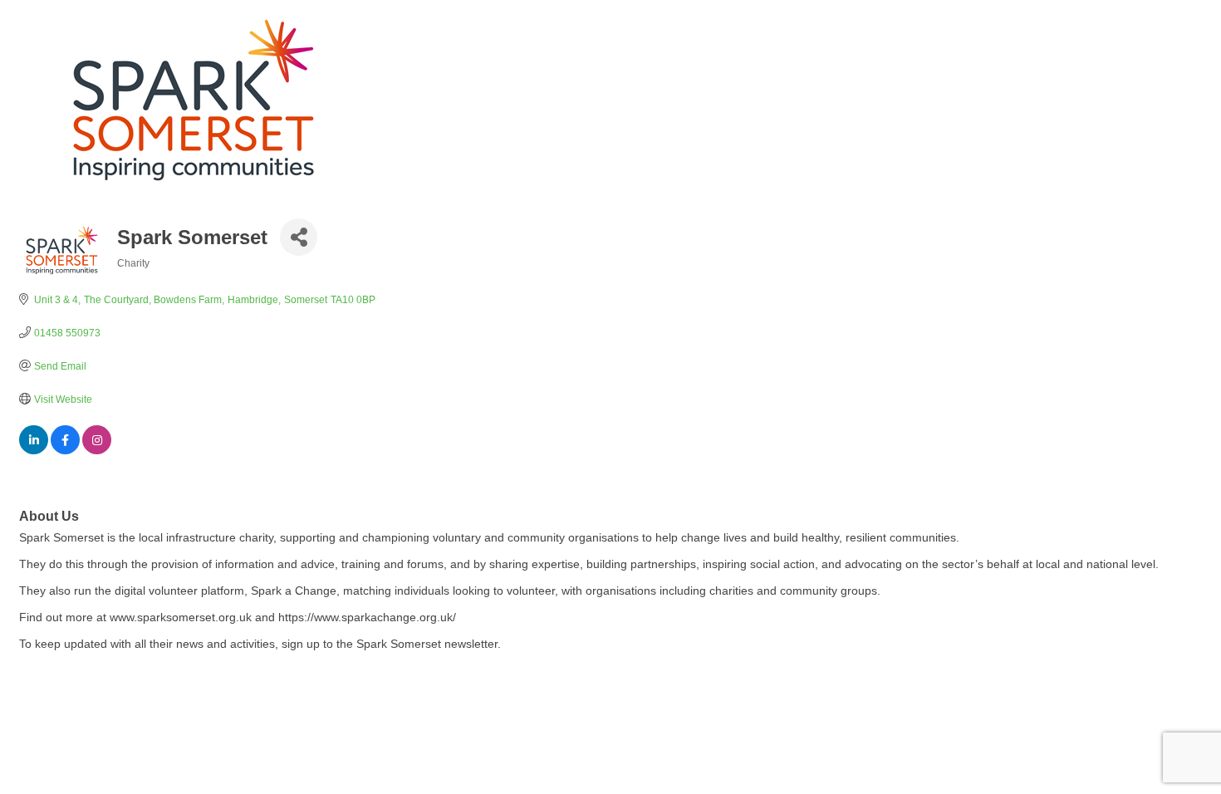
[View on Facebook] (65, 450)
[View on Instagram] (96, 450)
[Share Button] (298, 237)
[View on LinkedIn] (33, 450)
